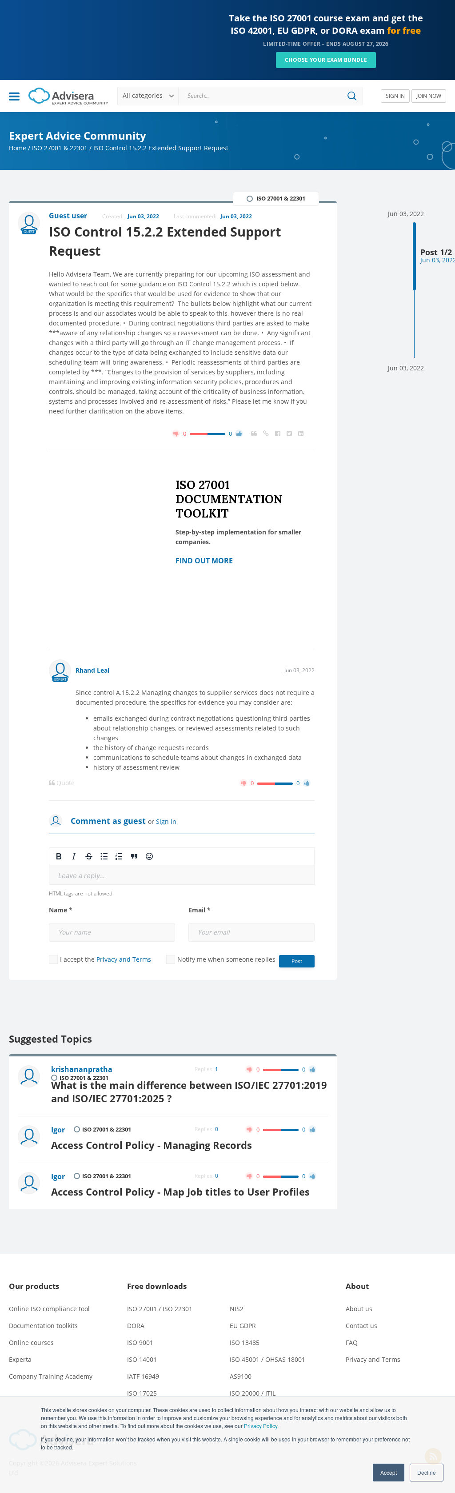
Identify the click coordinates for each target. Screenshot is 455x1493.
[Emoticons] (149, 856)
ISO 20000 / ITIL (252, 1393)
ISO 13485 (244, 1342)
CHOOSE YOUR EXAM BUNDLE (326, 60)
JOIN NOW (428, 96)
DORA (135, 1325)
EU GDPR (243, 1325)
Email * (199, 910)
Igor (58, 1130)
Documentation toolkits (43, 1325)
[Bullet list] (104, 856)
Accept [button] (388, 1472)
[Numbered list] (119, 856)
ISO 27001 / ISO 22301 (159, 1308)
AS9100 (240, 1376)
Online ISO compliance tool (49, 1308)
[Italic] (73, 856)
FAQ (352, 1342)
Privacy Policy (260, 1425)
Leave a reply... (81, 875)
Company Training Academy (50, 1376)
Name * (60, 910)
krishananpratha (81, 1069)
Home (17, 148)
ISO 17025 (142, 1393)
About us (359, 1308)
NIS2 (236, 1308)
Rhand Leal (92, 670)
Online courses (31, 1342)
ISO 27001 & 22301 (60, 148)
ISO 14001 (142, 1359)
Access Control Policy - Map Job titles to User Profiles (180, 1192)
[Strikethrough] (88, 856)
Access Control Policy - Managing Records (151, 1145)
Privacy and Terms (123, 959)
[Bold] (58, 856)
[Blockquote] (134, 856)
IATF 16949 (143, 1376)
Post (296, 961)
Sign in (166, 821)
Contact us (361, 1325)
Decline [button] (426, 1472)
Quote (65, 783)
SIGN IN (395, 96)
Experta (20, 1359)
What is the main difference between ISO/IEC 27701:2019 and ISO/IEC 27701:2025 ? (189, 1091)
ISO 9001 (140, 1342)
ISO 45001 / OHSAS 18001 (267, 1359)
